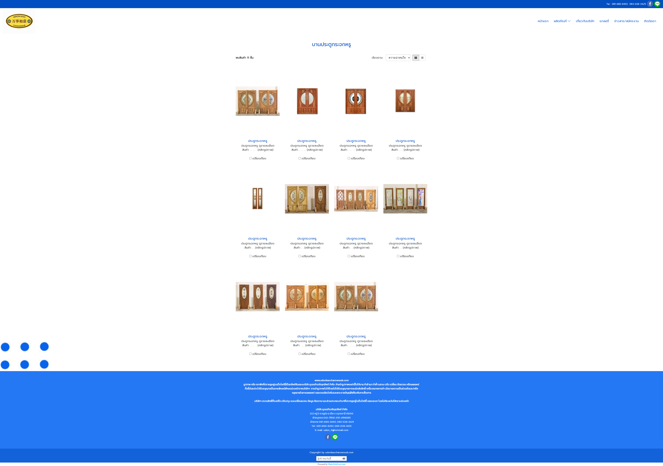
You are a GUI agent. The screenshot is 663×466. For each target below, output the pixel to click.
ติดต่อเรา (650, 21)
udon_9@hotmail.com (336, 430)
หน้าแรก (543, 21)
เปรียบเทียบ (259, 158)
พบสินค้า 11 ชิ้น (244, 58)
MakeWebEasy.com (336, 464)
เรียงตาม (379, 58)
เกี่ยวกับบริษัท (585, 21)
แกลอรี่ (604, 21)
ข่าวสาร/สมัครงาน (626, 21)
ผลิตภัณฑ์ (561, 21)
